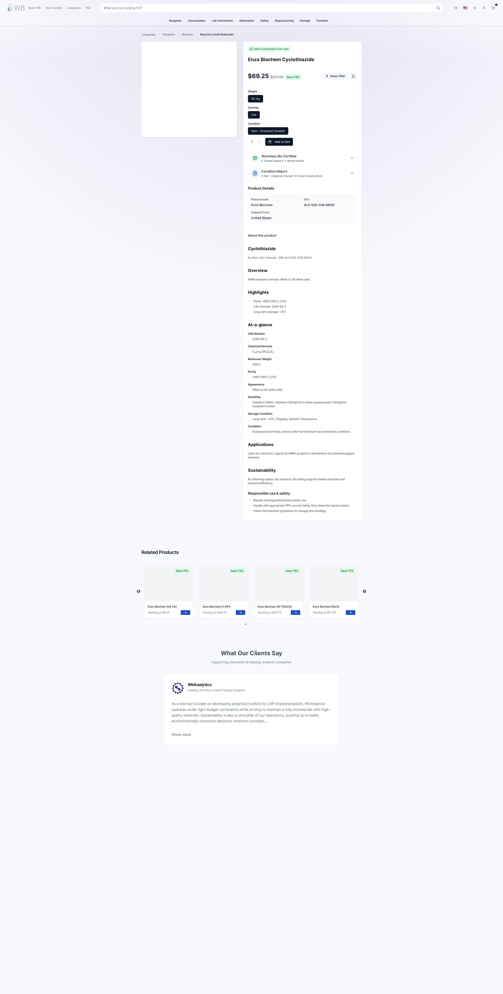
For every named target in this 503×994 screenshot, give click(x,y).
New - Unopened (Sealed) (268, 131)
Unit (253, 114)
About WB (34, 7)
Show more (181, 734)
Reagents (175, 20)
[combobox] (271, 8)
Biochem (187, 34)
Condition (254, 123)
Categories (74, 7)
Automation (246, 20)
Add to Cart (282, 141)
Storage (305, 20)
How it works (54, 7)
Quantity (253, 107)
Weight (252, 91)
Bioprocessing (284, 20)
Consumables (197, 20)
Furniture (322, 20)
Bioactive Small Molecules (217, 34)
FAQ (88, 7)
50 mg (255, 98)
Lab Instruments (222, 20)
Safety (264, 20)
